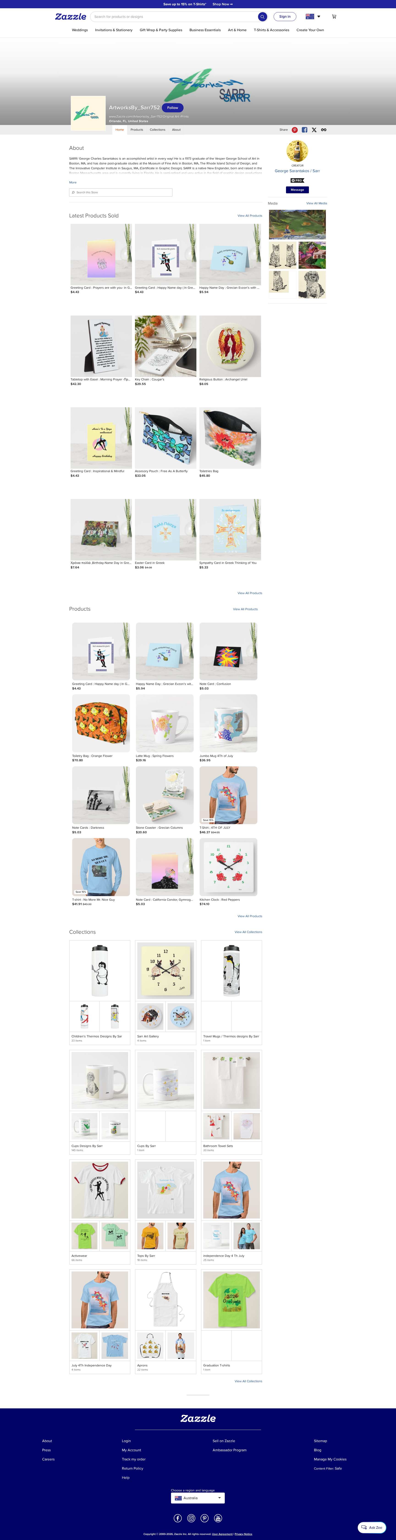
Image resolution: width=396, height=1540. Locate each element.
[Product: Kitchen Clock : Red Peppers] (228, 867)
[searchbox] (179, 16)
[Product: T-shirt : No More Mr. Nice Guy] (101, 867)
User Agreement (222, 1534)
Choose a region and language (193, 1490)
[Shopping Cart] (334, 16)
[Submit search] (262, 16)
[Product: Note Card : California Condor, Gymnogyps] (165, 867)
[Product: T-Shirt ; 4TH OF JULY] (228, 795)
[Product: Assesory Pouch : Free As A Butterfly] (165, 438)
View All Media (316, 203)
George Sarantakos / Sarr (297, 170)
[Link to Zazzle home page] (72, 16)
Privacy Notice (243, 1534)
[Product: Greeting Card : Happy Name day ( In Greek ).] (165, 254)
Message (297, 190)
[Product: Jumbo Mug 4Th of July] (228, 723)
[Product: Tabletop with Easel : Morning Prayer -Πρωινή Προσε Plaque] (101, 346)
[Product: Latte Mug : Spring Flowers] (165, 723)
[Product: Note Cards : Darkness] (101, 795)
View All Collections (248, 932)
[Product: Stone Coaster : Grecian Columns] (165, 795)
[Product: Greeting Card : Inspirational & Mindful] (101, 438)
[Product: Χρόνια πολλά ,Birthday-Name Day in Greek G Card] (101, 529)
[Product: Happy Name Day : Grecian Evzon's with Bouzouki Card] (230, 254)
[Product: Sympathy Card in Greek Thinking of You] (230, 529)
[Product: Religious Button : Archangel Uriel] (230, 346)
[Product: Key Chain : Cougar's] (165, 346)
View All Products (250, 216)
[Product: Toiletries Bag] (230, 438)
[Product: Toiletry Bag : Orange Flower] (101, 723)
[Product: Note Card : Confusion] (228, 651)
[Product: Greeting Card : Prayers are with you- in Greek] (101, 254)
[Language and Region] (313, 16)
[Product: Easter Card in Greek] (165, 529)
